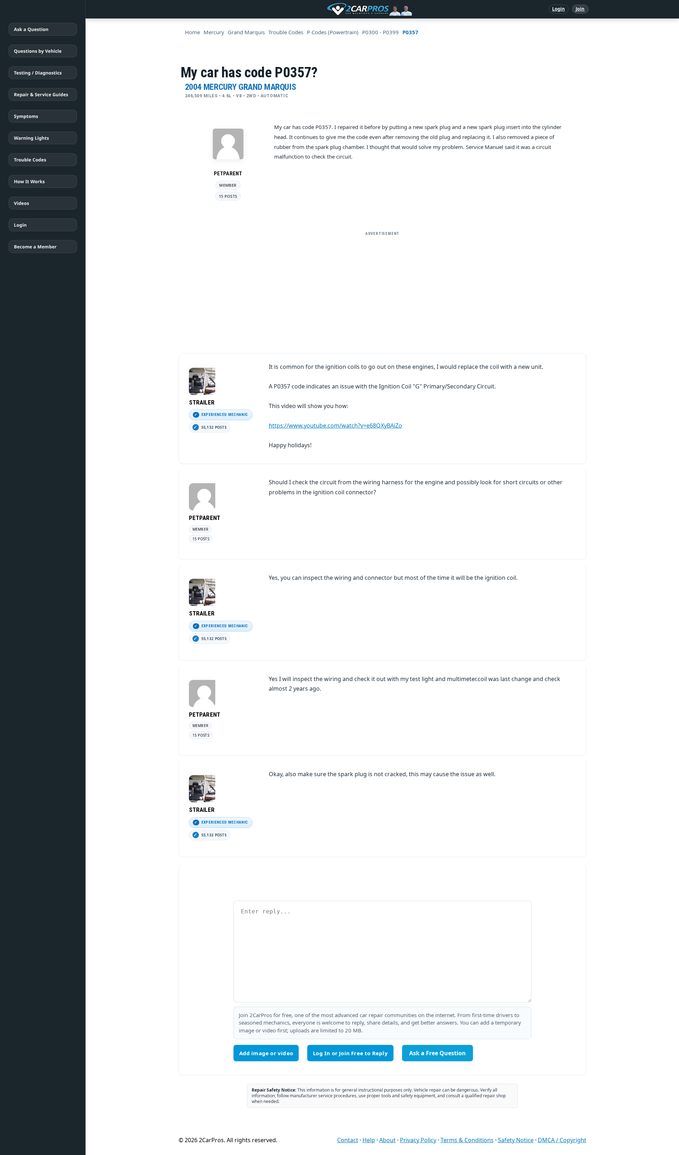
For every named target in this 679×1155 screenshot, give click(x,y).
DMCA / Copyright (562, 1140)
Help (368, 1140)
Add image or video (266, 1053)
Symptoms (26, 116)
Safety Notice (516, 1140)
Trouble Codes (30, 159)
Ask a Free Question (437, 1053)
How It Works (29, 181)
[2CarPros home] (332, 9)
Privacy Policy (418, 1140)
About (387, 1140)
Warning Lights (31, 138)
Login (558, 9)
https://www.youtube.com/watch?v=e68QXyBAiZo (335, 425)
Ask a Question (31, 29)
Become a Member (35, 246)
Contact (347, 1140)
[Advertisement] (382, 289)
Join (580, 9)
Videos (21, 203)
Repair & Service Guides (41, 94)
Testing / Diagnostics (38, 72)
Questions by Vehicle (38, 51)
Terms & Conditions (467, 1140)
